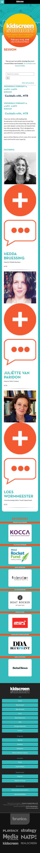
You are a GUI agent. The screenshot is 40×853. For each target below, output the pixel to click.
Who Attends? (20, 709)
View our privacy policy (32, 808)
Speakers (20, 744)
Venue (20, 762)
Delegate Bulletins (20, 726)
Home (20, 701)
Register (20, 776)
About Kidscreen (20, 718)
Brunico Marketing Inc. (32, 806)
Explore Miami (20, 766)
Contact (19, 730)
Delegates (20, 748)
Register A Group (20, 780)
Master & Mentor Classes (20, 753)
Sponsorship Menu (20, 794)
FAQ (20, 722)
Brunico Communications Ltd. (30, 803)
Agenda (20, 740)
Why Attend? (20, 705)
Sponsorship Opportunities (20, 790)
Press (20, 713)
